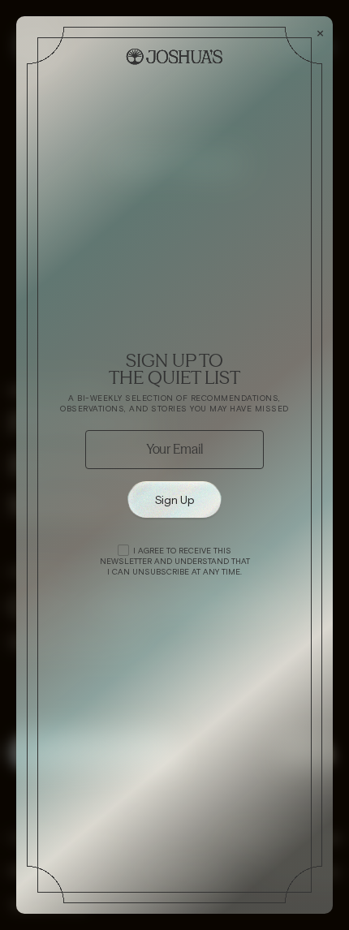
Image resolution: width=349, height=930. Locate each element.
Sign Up (175, 499)
